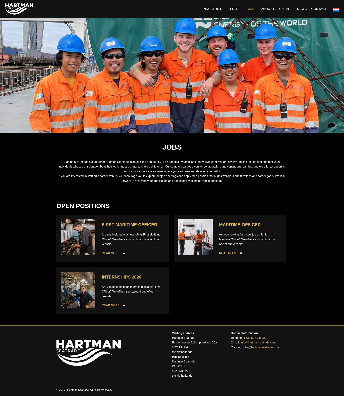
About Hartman (275, 9)
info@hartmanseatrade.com (258, 342)
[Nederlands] (335, 9)
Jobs (252, 9)
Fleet (235, 9)
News (302, 9)
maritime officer (240, 224)
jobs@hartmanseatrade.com (261, 347)
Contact (319, 9)
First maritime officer (129, 224)
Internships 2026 (121, 277)
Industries (212, 9)
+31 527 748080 (256, 337)
